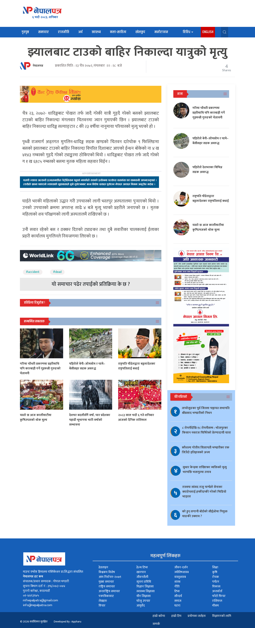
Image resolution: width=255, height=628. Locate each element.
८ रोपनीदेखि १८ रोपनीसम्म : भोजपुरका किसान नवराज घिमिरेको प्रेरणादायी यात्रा (206, 430)
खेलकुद (140, 32)
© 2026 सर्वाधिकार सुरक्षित (33, 621)
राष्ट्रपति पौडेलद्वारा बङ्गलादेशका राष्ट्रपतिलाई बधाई (136, 366)
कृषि (214, 572)
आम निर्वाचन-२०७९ (110, 577)
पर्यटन (215, 581)
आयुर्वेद (140, 605)
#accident (32, 272)
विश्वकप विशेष (107, 572)
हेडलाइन (103, 567)
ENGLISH (207, 32)
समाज (177, 601)
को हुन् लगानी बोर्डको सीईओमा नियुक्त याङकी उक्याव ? (205, 514)
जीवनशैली (142, 577)
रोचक (215, 577)
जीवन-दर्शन (181, 567)
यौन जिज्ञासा (143, 596)
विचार (102, 605)
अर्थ (80, 32)
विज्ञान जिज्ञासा (145, 586)
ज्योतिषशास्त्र (181, 572)
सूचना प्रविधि (143, 581)
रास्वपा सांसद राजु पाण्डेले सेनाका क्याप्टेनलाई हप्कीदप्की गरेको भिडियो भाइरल (204, 491)
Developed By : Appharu (67, 621)
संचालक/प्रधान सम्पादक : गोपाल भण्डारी (46, 581)
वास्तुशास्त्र (180, 577)
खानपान (141, 572)
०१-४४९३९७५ (31, 595)
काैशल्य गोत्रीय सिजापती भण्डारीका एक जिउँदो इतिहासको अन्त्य (205, 450)
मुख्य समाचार (106, 581)
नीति (176, 586)
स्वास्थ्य (96, 32)
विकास (216, 586)
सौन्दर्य (178, 596)
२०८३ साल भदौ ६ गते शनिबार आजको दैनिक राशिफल (136, 417)
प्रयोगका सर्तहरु (197, 616)
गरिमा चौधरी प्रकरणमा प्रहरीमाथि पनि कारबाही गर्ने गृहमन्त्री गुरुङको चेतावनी (40, 368)
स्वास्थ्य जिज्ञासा (145, 591)
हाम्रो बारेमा (159, 616)
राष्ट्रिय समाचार (107, 586)
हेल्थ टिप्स (142, 567)
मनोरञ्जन (161, 32)
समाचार (43, 32)
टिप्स (177, 591)
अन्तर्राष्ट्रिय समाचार (109, 591)
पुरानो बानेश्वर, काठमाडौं (36, 591)
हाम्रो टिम (176, 616)
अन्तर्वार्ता (217, 591)
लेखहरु (103, 601)
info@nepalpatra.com (37, 605)
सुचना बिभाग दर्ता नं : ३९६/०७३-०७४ (44, 586)
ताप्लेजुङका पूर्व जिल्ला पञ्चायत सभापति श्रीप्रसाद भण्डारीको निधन (206, 410)
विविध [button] (186, 32)
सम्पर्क (156, 624)
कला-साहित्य (118, 32)
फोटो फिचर (219, 596)
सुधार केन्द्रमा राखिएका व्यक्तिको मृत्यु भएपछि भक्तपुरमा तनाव (205, 470)
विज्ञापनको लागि (221, 616)
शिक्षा (215, 567)
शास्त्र (177, 581)
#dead (57, 272)
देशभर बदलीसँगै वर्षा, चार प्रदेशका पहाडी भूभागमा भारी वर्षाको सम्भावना (89, 419)
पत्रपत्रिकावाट (106, 596)
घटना (177, 605)
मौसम (215, 605)
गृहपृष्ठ (25, 32)
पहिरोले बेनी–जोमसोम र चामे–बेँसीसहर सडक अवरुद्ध (87, 366)
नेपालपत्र (38, 65)
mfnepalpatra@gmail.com (40, 600)
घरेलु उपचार (143, 601)
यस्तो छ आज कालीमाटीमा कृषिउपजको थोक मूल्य (35, 417)
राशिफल (217, 601)
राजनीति (63, 32)
